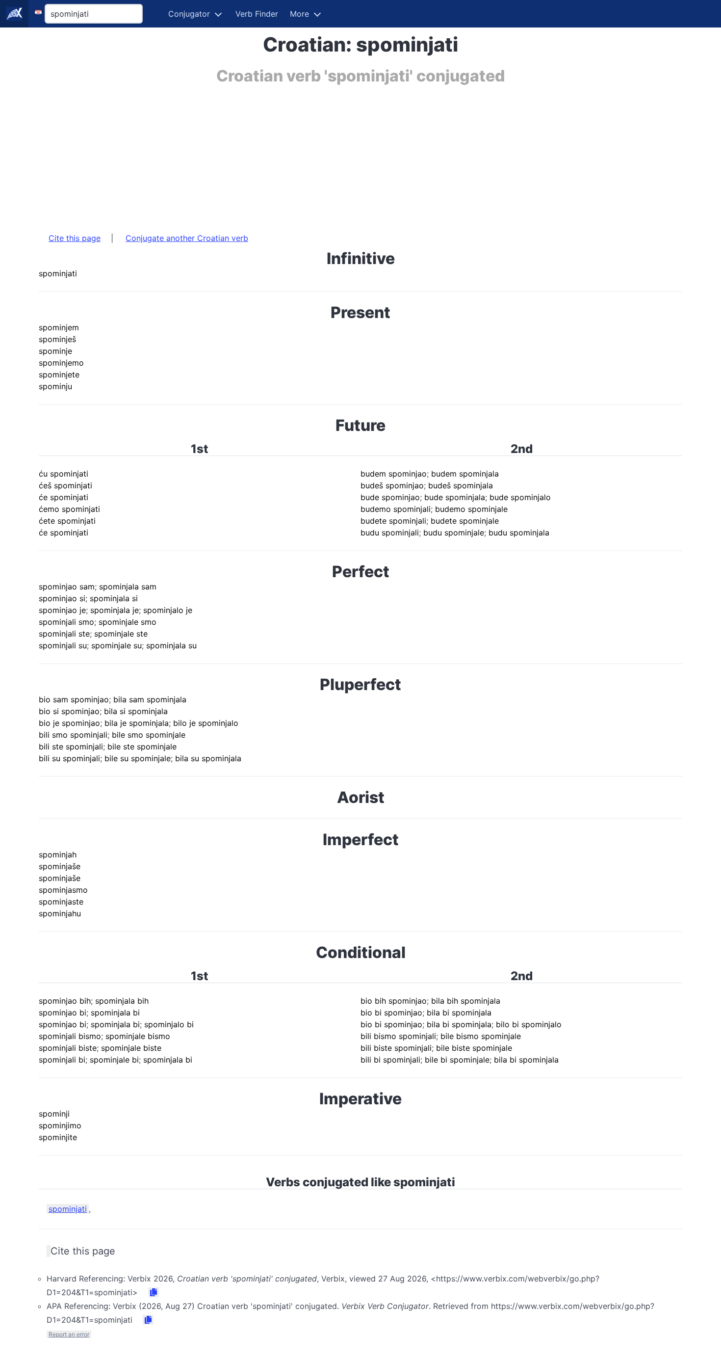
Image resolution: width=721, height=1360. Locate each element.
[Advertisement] (333, 153)
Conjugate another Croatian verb (187, 238)
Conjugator (189, 14)
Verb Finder (256, 14)
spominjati (68, 1209)
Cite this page (75, 238)
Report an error (69, 1334)
